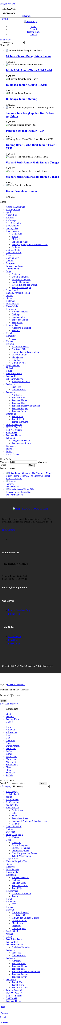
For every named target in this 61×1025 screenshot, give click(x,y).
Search (43, 783)
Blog (8, 735)
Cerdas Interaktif (13, 252)
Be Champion (12, 225)
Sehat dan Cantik (20, 319)
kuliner (15, 236)
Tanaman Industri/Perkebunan (26, 405)
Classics (9, 255)
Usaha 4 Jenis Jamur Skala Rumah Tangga (32, 162)
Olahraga (16, 314)
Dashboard (11, 748)
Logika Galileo (13, 365)
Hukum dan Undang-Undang (25, 352)
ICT (14, 338)
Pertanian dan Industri (22, 443)
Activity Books (13, 209)
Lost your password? (10, 703)
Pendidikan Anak (20, 242)
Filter (31, 465)
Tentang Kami (12, 719)
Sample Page (12, 764)
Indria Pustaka (12, 303)
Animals (10, 217)
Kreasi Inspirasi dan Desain (24, 284)
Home (9, 727)
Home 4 (9, 754)
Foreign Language (14, 266)
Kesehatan (11, 309)
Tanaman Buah (19, 397)
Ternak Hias (17, 416)
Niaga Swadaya (7, 3)
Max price (42, 462)
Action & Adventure (15, 207)
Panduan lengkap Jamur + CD (25, 130)
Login (3, 701)
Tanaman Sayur (19, 411)
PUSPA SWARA (14, 427)
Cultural (9, 260)
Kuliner (9, 341)
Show (2, 45)
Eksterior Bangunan (21, 279)
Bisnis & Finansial (20, 346)
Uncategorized (13, 454)
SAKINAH (11, 432)
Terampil (16, 330)
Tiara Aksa (11, 446)
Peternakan (11, 413)
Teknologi (10, 438)
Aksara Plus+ (12, 215)
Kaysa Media (12, 306)
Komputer (10, 336)
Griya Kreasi (12, 290)
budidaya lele (12, 228)
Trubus (9, 451)
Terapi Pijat (17, 322)
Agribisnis (16, 395)
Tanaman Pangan (20, 408)
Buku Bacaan (12, 231)
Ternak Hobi (18, 419)
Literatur (10, 344)
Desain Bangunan (20, 276)
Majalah (9, 368)
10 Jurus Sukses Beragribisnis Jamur (28, 56)
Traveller (10, 448)
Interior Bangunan (20, 282)
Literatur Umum (19, 354)
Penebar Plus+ (12, 376)
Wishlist (4, 1022)
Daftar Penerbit (13, 745)
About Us (10, 729)
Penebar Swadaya (14, 379)
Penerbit (10, 716)
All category (11, 791)
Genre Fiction (12, 268)
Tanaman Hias (18, 403)
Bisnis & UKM (19, 349)
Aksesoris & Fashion (21, 327)
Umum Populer (19, 362)
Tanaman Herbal (19, 400)
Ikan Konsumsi (19, 389)
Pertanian (10, 392)
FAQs (9, 751)
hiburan (9, 298)
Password (5, 695)
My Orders (11, 762)
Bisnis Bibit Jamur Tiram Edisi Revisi (29, 70)
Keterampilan (12, 325)
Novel (9, 370)
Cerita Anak (17, 233)
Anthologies (11, 220)
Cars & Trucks (13, 250)
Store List (10, 772)
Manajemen (17, 357)
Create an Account (16, 684)
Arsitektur (16, 274)
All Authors (11, 732)
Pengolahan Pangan (21, 440)
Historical (10, 301)
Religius (16, 247)
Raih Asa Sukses (14, 430)
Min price (4, 462)
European (10, 263)
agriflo (9, 212)
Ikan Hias (16, 387)
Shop (3, 1007)
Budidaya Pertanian (21, 381)
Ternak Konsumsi (20, 422)
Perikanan (10, 384)
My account (11, 756)
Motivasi (16, 239)
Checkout (10, 740)
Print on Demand (14, 424)
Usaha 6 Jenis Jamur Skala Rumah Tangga (32, 176)
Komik (9, 333)
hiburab (9, 295)
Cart (8, 737)
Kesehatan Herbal (20, 311)
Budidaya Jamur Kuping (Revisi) (26, 84)
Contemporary (12, 258)
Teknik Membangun (21, 287)
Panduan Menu (19, 317)
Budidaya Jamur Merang (21, 98)
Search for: (5, 783)
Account (4, 1013)
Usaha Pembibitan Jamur (21, 191)
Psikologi (16, 360)
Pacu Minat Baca (14, 373)
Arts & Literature (14, 223)
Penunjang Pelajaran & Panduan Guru (30, 244)
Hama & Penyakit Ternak (18, 293)
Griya (8, 271)
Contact (9, 722)
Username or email (9, 689)
